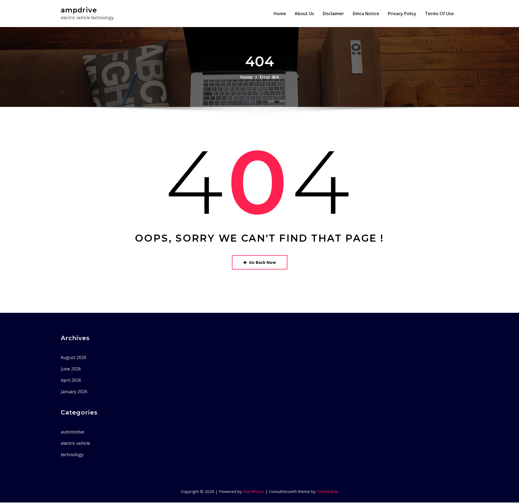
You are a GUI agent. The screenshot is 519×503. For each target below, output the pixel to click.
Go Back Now (262, 262)
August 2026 (73, 357)
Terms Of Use (439, 14)
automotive (72, 432)
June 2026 (71, 369)
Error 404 (269, 77)
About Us (304, 14)
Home (280, 14)
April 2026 (71, 380)
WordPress (253, 491)
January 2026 (74, 391)
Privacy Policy (402, 14)
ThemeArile (327, 491)
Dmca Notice (366, 14)
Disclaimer (333, 14)
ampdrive (79, 10)
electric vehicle (75, 443)
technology (72, 455)
